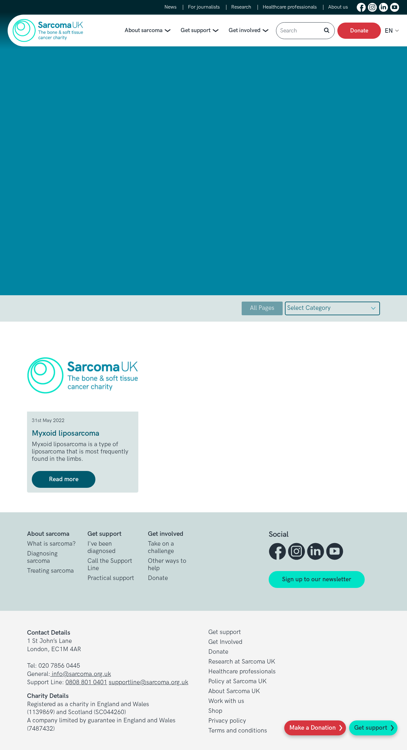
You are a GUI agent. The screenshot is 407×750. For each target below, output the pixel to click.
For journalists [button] (204, 7)
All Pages (262, 308)
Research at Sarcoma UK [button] (241, 661)
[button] (361, 7)
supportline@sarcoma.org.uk (148, 682)
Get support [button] (224, 632)
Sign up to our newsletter (316, 579)
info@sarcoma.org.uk (80, 674)
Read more (64, 479)
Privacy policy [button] (227, 721)
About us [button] (338, 7)
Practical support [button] (110, 578)
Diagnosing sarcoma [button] (42, 557)
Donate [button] (158, 578)
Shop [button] (215, 711)
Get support (195, 30)
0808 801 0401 (86, 682)
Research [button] (241, 7)
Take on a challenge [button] (161, 547)
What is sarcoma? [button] (51, 544)
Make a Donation (312, 728)
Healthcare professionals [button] (290, 7)
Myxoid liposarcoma (65, 433)
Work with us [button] (226, 701)
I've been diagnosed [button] (101, 547)
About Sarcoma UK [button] (234, 691)
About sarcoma (143, 30)
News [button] (170, 7)
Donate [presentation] (359, 30)
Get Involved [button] (225, 642)
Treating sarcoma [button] (50, 571)
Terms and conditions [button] (237, 730)
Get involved (244, 30)
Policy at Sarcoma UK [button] (237, 681)
